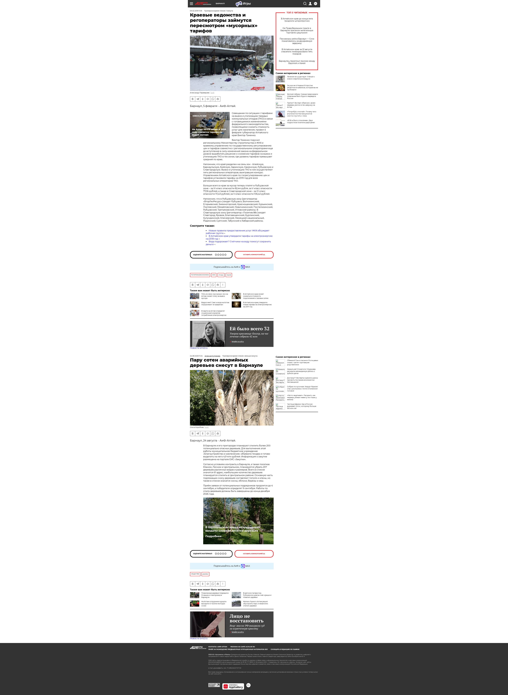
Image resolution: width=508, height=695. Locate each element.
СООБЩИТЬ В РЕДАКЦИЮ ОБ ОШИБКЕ (285, 649)
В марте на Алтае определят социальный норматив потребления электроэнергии (213, 313)
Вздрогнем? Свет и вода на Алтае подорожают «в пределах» (215, 303)
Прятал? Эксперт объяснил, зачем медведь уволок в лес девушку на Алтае (301, 105)
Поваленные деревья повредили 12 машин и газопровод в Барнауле (215, 595)
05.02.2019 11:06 (196, 11)
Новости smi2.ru (199, 348)
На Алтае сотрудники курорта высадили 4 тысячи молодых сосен (213, 604)
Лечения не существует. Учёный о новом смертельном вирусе (301, 78)
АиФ (212, 93)
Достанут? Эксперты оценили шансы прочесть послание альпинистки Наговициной (302, 380)
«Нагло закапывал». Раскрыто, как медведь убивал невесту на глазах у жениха (302, 397)
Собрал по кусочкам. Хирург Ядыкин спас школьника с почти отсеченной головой (302, 389)
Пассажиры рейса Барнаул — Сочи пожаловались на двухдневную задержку (297, 41)
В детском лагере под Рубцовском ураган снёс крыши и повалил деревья (257, 595)
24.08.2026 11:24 (196, 356)
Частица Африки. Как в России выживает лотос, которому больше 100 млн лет (301, 406)
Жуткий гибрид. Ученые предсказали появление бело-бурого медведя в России (302, 96)
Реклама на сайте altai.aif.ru (242, 647)
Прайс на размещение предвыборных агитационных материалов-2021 (238, 649)
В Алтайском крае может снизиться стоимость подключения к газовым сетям (255, 296)
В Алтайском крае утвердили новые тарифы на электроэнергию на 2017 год (257, 304)
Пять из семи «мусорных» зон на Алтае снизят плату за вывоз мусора (214, 296)
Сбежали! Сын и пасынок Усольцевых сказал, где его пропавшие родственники (302, 362)
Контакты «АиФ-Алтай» (217, 647)
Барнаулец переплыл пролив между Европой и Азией (297, 62)
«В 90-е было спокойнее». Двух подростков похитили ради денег (301, 121)
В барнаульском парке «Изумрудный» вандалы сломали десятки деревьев (232, 529)
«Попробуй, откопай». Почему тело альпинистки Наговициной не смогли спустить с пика (301, 114)
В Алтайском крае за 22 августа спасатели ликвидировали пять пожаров (296, 51)
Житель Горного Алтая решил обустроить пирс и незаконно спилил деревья (255, 604)
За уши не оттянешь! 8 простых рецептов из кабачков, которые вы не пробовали (302, 87)
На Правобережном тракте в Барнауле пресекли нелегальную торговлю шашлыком (296, 30)
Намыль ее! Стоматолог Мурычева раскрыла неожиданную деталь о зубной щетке (301, 371)
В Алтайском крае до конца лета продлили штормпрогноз (297, 20)
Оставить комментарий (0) (254, 255)
